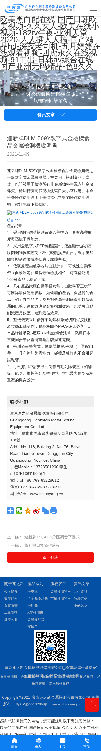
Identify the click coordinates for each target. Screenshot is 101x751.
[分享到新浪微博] (36, 510)
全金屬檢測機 (37, 598)
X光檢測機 (35, 612)
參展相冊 (11, 619)
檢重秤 (47, 677)
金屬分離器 (35, 619)
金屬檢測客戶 (60, 591)
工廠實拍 (11, 612)
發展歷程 (11, 598)
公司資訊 (80, 591)
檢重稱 (32, 591)
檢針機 (32, 605)
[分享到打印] (54, 510)
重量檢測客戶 (60, 598)
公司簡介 (11, 591)
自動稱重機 (29, 677)
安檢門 (32, 626)
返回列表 (50, 557)
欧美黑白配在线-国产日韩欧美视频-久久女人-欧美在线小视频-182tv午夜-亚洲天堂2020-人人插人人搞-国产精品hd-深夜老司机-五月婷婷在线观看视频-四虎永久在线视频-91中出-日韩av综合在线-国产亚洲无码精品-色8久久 (50, 43)
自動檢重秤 (85, 677)
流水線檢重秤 (59, 684)
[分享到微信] (19, 510)
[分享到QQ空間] (27, 510)
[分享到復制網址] (45, 510)
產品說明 (80, 605)
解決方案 (80, 598)
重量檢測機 (8, 677)
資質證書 (11, 605)
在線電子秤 (64, 677)
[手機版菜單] (93, 8)
